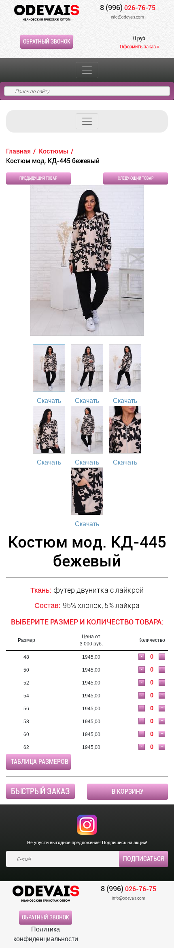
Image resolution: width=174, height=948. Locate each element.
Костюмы (53, 151)
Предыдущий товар (38, 178)
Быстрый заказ (40, 791)
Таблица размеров (39, 761)
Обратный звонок (46, 41)
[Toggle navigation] (87, 70)
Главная (18, 151)
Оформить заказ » (139, 47)
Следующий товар (136, 178)
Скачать (49, 400)
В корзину (128, 791)
